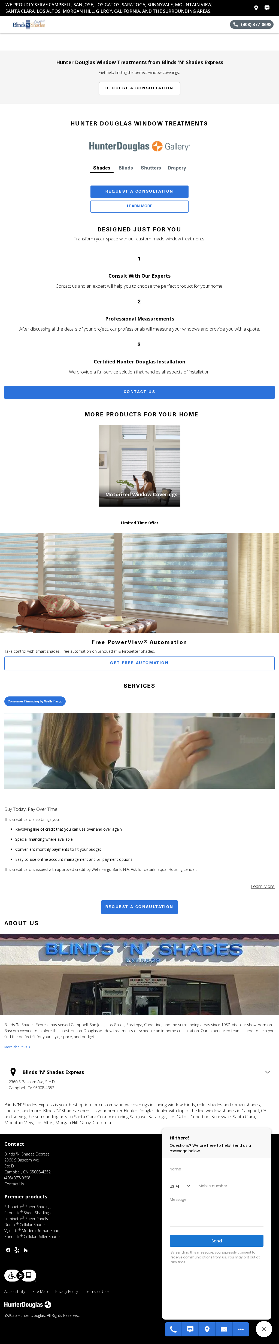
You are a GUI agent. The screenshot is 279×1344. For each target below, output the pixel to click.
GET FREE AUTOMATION (139, 663)
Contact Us (140, 392)
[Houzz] (25, 1250)
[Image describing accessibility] (20, 1275)
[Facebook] (8, 1250)
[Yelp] (17, 1250)
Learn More (139, 206)
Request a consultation (139, 907)
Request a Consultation (139, 88)
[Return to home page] (29, 24)
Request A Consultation (139, 192)
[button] (6, 24)
